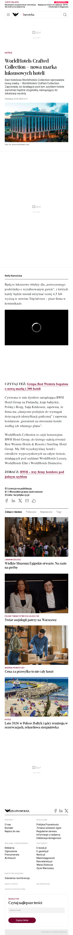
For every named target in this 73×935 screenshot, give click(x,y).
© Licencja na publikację (18, 488)
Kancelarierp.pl (44, 861)
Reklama (9, 848)
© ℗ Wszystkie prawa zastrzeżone (24, 491)
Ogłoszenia (11, 851)
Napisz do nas (12, 831)
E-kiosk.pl (41, 848)
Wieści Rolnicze (44, 864)
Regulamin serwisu (46, 831)
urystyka (28, 14)
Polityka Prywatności (47, 824)
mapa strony (11, 884)
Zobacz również (13, 512)
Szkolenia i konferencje (17, 878)
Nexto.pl (40, 854)
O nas (8, 824)
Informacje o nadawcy (48, 834)
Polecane (31, 512)
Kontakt (9, 828)
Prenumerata (12, 854)
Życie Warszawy (45, 868)
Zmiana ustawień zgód (48, 828)
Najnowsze (46, 512)
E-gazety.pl (42, 851)
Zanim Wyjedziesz (13, 560)
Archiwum (10, 858)
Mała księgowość (45, 858)
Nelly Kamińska (13, 275)
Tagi (58, 512)
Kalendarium (43, 884)
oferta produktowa (15, 889)
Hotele (8, 53)
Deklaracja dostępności (48, 838)
